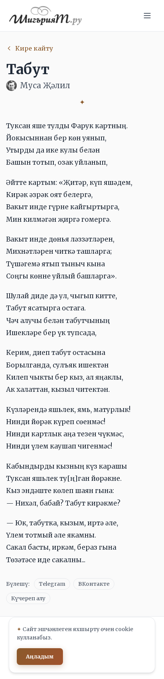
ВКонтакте (93, 583)
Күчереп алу (28, 598)
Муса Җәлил (45, 85)
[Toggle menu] (147, 15)
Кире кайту (34, 48)
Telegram (52, 583)
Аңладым (40, 656)
